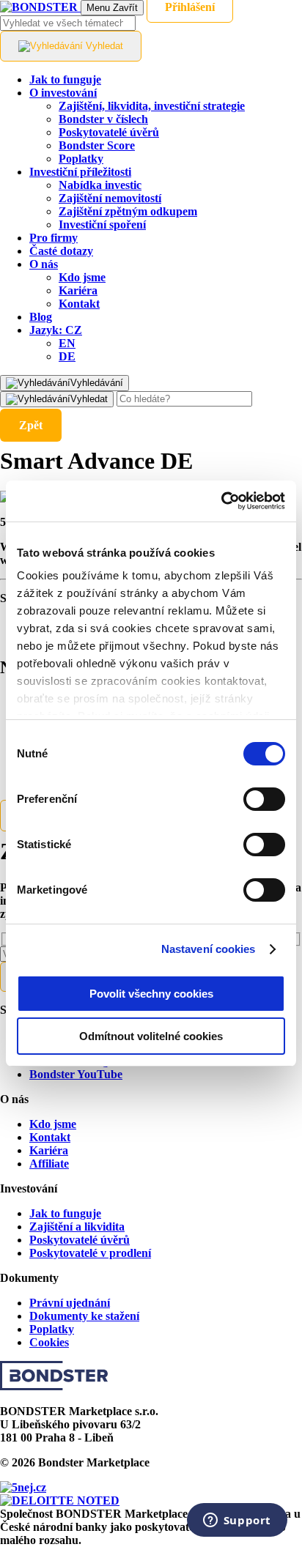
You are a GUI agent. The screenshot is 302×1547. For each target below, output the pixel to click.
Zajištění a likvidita (77, 1226)
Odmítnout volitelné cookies (151, 1036)
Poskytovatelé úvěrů (79, 1239)
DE (67, 356)
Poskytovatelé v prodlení (90, 1253)
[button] (55, 330)
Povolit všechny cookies (151, 993)
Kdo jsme (52, 1124)
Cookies (49, 1342)
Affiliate (49, 1163)
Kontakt (49, 1137)
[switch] (264, 799)
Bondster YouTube (75, 1074)
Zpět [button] (31, 425)
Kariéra (48, 1150)
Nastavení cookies (208, 949)
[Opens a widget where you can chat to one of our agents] (236, 1521)
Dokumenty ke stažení (84, 1316)
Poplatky (51, 1329)
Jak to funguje (65, 1213)
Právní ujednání (69, 1302)
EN (67, 343)
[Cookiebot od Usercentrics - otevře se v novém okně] (221, 501)
